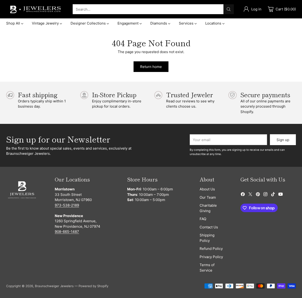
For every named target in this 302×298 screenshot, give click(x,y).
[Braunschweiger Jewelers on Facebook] (243, 195)
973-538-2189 (67, 205)
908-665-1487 (67, 231)
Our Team (208, 197)
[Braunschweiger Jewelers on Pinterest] (258, 195)
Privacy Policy (211, 257)
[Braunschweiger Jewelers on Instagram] (265, 195)
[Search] (228, 9)
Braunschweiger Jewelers (54, 286)
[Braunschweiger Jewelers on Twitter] (250, 195)
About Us (207, 189)
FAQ (203, 219)
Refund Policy (211, 248)
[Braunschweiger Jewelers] (35, 9)
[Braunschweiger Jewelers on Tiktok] (273, 195)
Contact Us (209, 227)
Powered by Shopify (93, 286)
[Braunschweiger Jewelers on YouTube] (280, 195)
